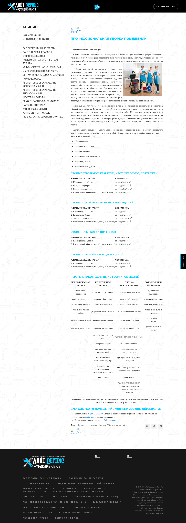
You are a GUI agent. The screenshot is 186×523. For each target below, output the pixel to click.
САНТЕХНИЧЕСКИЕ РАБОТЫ (37, 52)
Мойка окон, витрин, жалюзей (36, 39)
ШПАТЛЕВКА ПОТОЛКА (34, 97)
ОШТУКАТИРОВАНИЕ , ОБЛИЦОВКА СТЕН (43, 75)
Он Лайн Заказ (183, 262)
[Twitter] (154, 426)
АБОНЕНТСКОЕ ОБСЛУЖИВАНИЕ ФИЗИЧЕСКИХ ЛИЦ (39, 91)
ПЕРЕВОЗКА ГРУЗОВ (33, 116)
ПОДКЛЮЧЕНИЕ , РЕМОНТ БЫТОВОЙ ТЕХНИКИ (41, 61)
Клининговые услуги (87, 425)
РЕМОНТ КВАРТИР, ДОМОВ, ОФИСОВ (41, 101)
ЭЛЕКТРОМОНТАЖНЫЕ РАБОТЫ (39, 48)
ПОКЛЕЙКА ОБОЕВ (32, 79)
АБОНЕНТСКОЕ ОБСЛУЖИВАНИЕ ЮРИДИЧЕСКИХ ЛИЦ (39, 84)
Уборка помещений (32, 35)
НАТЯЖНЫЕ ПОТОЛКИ (34, 105)
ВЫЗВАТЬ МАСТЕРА (165, 6)
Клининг (102, 425)
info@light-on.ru (109, 420)
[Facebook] (147, 426)
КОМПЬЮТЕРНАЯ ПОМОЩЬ (36, 113)
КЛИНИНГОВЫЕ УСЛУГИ (35, 109)
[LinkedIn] (160, 426)
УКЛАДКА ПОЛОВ (31, 71)
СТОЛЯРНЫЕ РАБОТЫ (34, 56)
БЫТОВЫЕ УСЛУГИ (49, 71)
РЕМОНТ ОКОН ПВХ (53, 116)
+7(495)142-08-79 (95, 414)
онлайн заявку (90, 417)
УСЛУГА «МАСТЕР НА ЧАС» (36, 67)
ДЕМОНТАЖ (55, 67)
